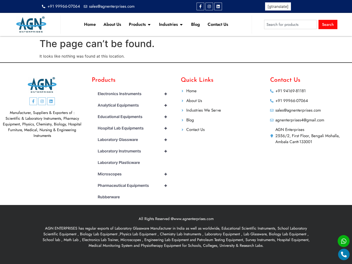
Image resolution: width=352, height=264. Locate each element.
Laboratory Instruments (132, 151)
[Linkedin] (218, 6)
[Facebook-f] (200, 6)
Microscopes (132, 174)
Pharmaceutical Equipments (132, 185)
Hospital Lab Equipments (132, 128)
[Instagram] (209, 6)
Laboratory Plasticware (119, 162)
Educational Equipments (132, 116)
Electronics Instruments (132, 94)
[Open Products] (149, 24)
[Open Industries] (181, 24)
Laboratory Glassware (132, 139)
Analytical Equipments (132, 105)
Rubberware (109, 196)
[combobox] (290, 24)
